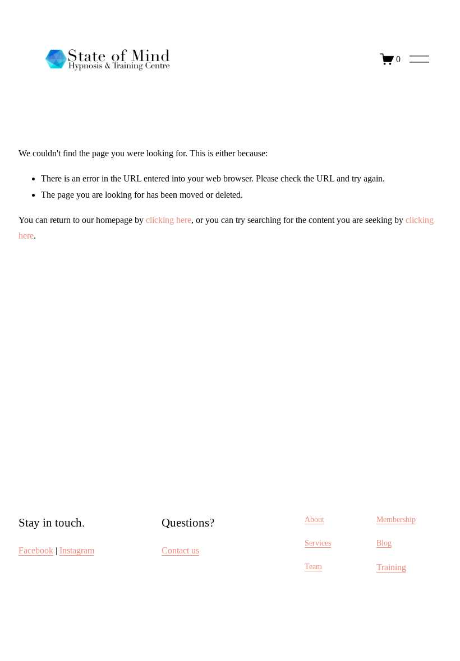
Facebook (36, 550)
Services (318, 542)
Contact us (180, 550)
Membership (396, 519)
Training (391, 567)
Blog (384, 542)
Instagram (76, 550)
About (314, 519)
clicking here (168, 220)
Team (313, 566)
